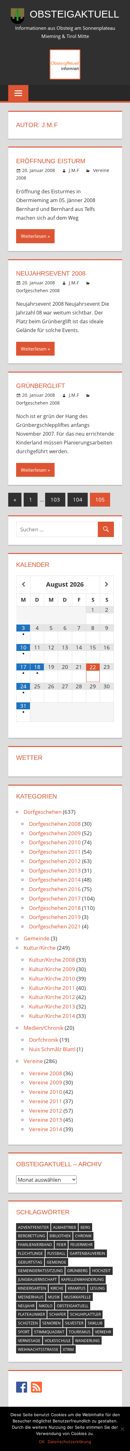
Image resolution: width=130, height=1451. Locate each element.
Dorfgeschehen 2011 (55, 851)
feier (61, 1244)
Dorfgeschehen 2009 (55, 833)
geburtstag (30, 1262)
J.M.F (74, 170)
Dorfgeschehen (43, 811)
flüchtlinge (30, 1253)
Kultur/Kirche (40, 947)
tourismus (80, 1332)
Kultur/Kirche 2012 (52, 997)
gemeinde (56, 1262)
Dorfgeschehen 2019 (55, 917)
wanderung (87, 1340)
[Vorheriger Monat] (23, 584)
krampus (77, 1288)
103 (55, 499)
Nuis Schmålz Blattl (52, 1049)
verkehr (103, 1332)
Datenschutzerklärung (69, 1441)
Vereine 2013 (45, 1119)
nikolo (45, 1306)
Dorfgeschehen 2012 (55, 861)
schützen (28, 1323)
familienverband (35, 1244)
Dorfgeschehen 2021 (55, 926)
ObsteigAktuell (74, 14)
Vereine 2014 (45, 1129)
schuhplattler (85, 1314)
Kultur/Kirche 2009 (52, 969)
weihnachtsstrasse (38, 1349)
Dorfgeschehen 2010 (55, 842)
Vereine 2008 (45, 1073)
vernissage (29, 1340)
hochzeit (101, 1270)
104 (77, 499)
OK (41, 1441)
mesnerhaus (31, 1297)
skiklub (95, 1323)
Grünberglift (40, 385)
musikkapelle (77, 1297)
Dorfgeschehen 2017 (55, 898)
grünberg (77, 1270)
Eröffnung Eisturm (51, 161)
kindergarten (32, 1288)
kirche (56, 1288)
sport (24, 1332)
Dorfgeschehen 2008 (38, 290)
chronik (83, 1236)
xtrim (68, 1349)
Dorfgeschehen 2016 (55, 889)
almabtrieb (64, 1227)
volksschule (58, 1340)
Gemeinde (37, 938)
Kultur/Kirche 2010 (52, 978)
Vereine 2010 (45, 1091)
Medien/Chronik (43, 1027)
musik (54, 1297)
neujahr (26, 1306)
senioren (51, 1323)
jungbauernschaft (37, 1279)
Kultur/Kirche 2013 (52, 1006)
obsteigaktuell (72, 1306)
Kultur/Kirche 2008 (52, 959)
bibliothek (60, 1236)
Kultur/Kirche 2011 (52, 988)
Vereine (33, 1061)
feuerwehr (81, 1244)
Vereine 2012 (45, 1110)
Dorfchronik (43, 1039)
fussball (56, 1253)
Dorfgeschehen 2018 (55, 907)
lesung (97, 1288)
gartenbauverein (87, 1253)
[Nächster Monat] (107, 584)
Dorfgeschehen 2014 (55, 879)
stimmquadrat (49, 1332)
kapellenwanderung (82, 1279)
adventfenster (33, 1227)
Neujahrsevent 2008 (51, 273)
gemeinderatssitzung (40, 1270)
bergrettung (31, 1236)
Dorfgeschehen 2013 (55, 870)
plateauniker (31, 1314)
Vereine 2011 (45, 1101)
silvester (74, 1323)
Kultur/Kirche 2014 (52, 1015)
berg (85, 1227)
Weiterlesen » (35, 236)
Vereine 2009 (45, 1082)
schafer (57, 1314)
